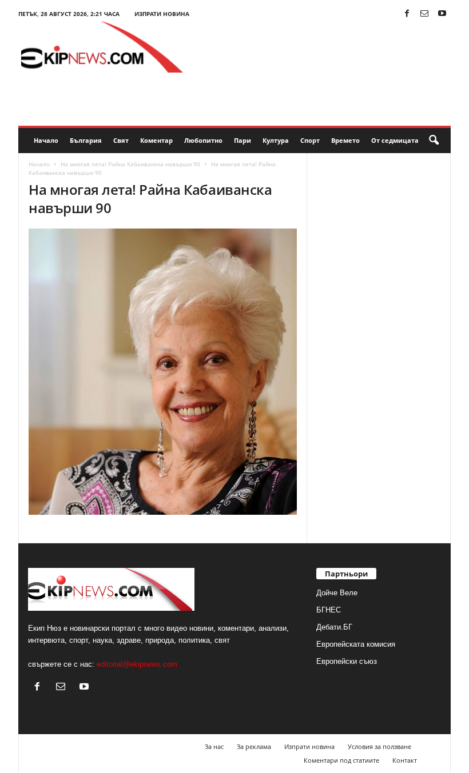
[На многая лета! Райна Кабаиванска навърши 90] (163, 372)
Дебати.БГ (334, 627)
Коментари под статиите (341, 760)
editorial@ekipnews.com (137, 664)
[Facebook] (407, 14)
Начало (46, 140)
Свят (121, 140)
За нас (214, 746)
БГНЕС (328, 610)
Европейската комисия (355, 644)
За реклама (254, 746)
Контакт (404, 760)
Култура (276, 140)
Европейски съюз (346, 661)
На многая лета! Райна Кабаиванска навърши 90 (130, 164)
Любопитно (203, 140)
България (86, 140)
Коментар (156, 140)
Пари (242, 140)
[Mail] (424, 14)
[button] (433, 140)
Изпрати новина (161, 14)
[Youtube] (442, 14)
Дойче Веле (336, 592)
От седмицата (395, 140)
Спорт (310, 140)
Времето (345, 140)
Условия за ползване (379, 746)
